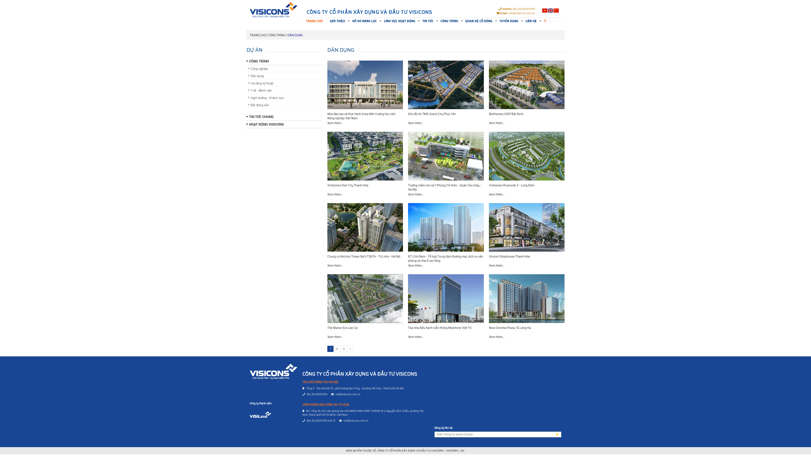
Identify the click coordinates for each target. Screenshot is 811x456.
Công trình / (277, 35)
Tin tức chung (261, 116)
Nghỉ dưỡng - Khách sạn (267, 98)
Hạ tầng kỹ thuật (262, 83)
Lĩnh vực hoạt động (399, 21)
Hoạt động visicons (266, 124)
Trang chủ (314, 21)
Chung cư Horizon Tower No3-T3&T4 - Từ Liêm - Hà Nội (363, 256)
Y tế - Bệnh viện (261, 90)
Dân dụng (295, 35)
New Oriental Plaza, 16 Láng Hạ (510, 328)
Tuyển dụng (508, 21)
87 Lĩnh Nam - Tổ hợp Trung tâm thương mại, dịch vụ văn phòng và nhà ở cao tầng (445, 258)
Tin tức (427, 21)
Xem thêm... (335, 123)
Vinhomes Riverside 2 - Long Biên (512, 185)
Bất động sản (260, 105)
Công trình (449, 21)
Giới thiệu (337, 21)
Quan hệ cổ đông (478, 21)
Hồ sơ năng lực (364, 21)
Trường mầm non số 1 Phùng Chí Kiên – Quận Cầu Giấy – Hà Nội (445, 187)
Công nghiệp (259, 68)
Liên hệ (531, 21)
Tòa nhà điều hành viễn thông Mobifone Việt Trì (440, 328)
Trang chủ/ (258, 35)
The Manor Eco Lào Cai (342, 328)
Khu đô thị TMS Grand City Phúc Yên (432, 114)
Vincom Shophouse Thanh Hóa (509, 256)
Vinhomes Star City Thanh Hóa (347, 185)
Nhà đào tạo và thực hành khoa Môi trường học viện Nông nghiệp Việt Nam (361, 116)
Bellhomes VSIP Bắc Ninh (506, 114)
